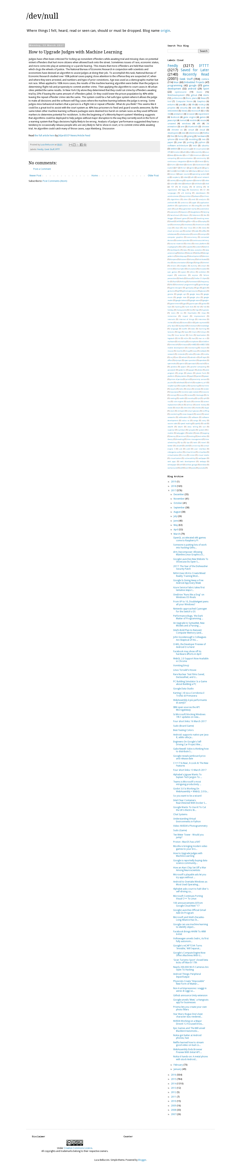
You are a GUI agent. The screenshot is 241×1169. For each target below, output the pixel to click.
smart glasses (193, 411)
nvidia (206, 354)
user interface (200, 449)
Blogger (142, 1160)
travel (203, 442)
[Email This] (70, 145)
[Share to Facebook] (81, 145)
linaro (194, 332)
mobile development (176, 348)
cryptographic (173, 247)
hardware (201, 136)
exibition (202, 272)
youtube (201, 468)
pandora (174, 367)
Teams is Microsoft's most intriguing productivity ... (187, 783)
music (199, 92)
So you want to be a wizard (187, 795)
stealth (170, 427)
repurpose (174, 392)
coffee (204, 231)
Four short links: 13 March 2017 (189, 770)
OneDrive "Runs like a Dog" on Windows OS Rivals (188, 596)
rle (208, 395)
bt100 (179, 221)
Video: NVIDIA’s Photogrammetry (190, 826)
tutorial (199, 180)
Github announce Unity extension (190, 995)
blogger (171, 218)
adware (197, 196)
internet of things (186, 319)
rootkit (182, 398)
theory (170, 439)
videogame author (175, 452)
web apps (172, 461)
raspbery (183, 386)
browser (191, 114)
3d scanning (186, 149)
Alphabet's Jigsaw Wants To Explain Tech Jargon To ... (187, 776)
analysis (202, 199)
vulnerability (190, 458)
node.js (202, 104)
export (170, 275)
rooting (173, 398)
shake (170, 408)
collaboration (184, 234)
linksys (203, 332)
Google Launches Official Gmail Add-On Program (189, 911)
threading (180, 439)
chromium (197, 155)
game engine (189, 117)
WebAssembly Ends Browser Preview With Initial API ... (187, 1050)
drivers (173, 266)
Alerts (206, 95)
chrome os (177, 130)
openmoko (172, 363)
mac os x (202, 338)
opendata (202, 360)
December (179, 494)
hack (169, 307)
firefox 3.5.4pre (200, 278)
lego (179, 332)
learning (202, 329)
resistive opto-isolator (190, 392)
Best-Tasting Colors (183, 730)
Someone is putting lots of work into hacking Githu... (190, 546)
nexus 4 (173, 174)
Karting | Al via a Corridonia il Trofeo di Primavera (188, 694)
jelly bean (172, 326)
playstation (182, 376)
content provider (183, 240)
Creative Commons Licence (78, 1148)
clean (177, 228)
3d (169, 114)
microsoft (195, 111)
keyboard (182, 326)
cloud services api (175, 231)
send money (201, 405)
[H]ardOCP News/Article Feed (74, 135)
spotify (197, 423)
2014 (174, 1083)
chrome (205, 126)
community (201, 158)
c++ (191, 221)
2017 (174, 490)
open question (190, 360)
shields (198, 408)
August (177, 512)
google (192, 85)
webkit (174, 149)
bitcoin (186, 215)
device (192, 161)
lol (179, 338)
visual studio (203, 455)
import (185, 316)
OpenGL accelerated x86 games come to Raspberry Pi (189, 539)
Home (95, 175)
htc (191, 310)
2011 (174, 1096)
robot (186, 177)
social (198, 414)
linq (169, 335)
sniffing (206, 411)
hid (205, 307)
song (181, 180)
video (180, 184)
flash (175, 281)
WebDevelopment (176, 95)
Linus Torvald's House (184, 670)
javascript (172, 120)
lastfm (184, 329)
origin (165, 31)
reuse (181, 395)
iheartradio (192, 313)
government (175, 303)
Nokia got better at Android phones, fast (187, 1036)
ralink (189, 382)
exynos (195, 275)
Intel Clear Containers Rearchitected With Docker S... (190, 801)
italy (178, 322)
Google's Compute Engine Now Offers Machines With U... (189, 954)
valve (172, 184)
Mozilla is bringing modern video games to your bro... (190, 847)
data (185, 250)
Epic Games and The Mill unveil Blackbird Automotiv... (189, 1029)
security (184, 108)
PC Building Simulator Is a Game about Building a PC (190, 682)
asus (207, 152)
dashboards (175, 250)
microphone (193, 341)
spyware (189, 180)
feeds (181, 278)
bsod (172, 221)
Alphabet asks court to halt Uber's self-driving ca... (190, 890)
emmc (170, 269)
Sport (206, 88)
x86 (198, 123)
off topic (203, 357)
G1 (204, 190)
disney (192, 259)
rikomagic (200, 395)
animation (178, 114)
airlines (206, 196)
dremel (206, 263)
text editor (202, 436)
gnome (170, 294)
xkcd (207, 184)
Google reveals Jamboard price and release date (189, 757)
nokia (190, 354)
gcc (198, 288)
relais (189, 389)
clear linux (187, 228)
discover (183, 259)
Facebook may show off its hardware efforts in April (187, 652)
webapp (203, 461)
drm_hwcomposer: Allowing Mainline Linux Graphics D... (188, 553)
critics (188, 244)
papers (183, 367)
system (202, 430)
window (203, 465)
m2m (186, 338)
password (171, 370)
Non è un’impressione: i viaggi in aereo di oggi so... (190, 989)
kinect (182, 139)
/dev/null (42, 16)
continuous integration (177, 161)
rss (169, 401)
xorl (187, 468)
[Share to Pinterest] (85, 145)
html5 (179, 171)
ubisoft (179, 446)
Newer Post (35, 175)
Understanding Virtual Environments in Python (187, 820)
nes (204, 139)
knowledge (204, 326)
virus (184, 455)
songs (195, 420)
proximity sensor (199, 379)
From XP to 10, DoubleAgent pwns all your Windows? (190, 603)
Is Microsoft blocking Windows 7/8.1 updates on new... (189, 715)
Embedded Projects (194, 82)
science (197, 401)
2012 (174, 1092)
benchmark (175, 215)
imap (203, 313)
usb (180, 449)
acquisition (186, 196)
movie (203, 120)
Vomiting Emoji (181, 665)
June (176, 520)
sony (204, 420)
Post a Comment (42, 169)
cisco (170, 228)
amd (193, 199)
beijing (206, 212)
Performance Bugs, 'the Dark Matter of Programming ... (188, 617)
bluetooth (193, 126)
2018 (174, 486)
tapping (206, 433)
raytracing (194, 386)
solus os (185, 420)
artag (197, 206)
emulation (192, 269)
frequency (205, 281)
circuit (191, 130)
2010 (174, 1101)
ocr (177, 357)
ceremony (177, 225)
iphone (171, 139)
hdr (198, 307)
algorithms (175, 199)
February (178, 1065)
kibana (194, 171)
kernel (183, 120)
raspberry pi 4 (200, 382)
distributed (202, 259)
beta (171, 155)
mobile (193, 120)
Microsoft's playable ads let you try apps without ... (189, 876)
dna (169, 263)
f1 (177, 168)
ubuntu (205, 145)
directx (200, 161)
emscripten (180, 269)
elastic (189, 165)
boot (192, 218)
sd (182, 405)
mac (193, 338)
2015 (174, 1079)
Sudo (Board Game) (183, 726)
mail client (204, 171)
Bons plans (191, 98)
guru (207, 168)
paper (170, 142)
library (185, 111)
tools (195, 442)
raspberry (176, 177)
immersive (172, 316)
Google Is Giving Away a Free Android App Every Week (188, 581)
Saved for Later (195, 70)
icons (173, 313)
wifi (181, 465)
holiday (171, 310)
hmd (172, 171)
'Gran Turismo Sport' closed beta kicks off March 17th (190, 961)
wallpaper (202, 458)
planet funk (201, 373)
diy (208, 161)
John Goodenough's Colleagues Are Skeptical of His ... (189, 638)
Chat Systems (180, 814)
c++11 (188, 155)
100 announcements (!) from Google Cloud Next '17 (188, 904)
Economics (194, 190)
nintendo (181, 354)
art (190, 152)
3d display (183, 187)
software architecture (178, 145)
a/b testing (186, 193)
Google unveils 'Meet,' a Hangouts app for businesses (190, 1001)
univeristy (196, 446)
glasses (203, 291)
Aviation (176, 152)
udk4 (187, 446)
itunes (185, 322)
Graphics (201, 101)
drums (173, 165)
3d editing (197, 187)
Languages (172, 193)
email (203, 266)
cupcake (189, 247)
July (176, 516)
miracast (184, 344)
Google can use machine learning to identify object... (190, 925)
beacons (184, 212)
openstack (192, 363)
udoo (207, 180)
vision (192, 455)
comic (195, 234)
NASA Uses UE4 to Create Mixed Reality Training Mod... (189, 574)
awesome (174, 212)
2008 (174, 1110)
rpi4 (204, 398)
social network (203, 177)
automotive (204, 209)
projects (171, 108)
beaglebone (195, 212)
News (203, 98)
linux (176, 82)
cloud (202, 130)
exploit (170, 168)
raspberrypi (172, 386)
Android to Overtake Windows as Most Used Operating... (190, 883)
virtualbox (202, 452)
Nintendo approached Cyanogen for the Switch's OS (190, 610)
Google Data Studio (183, 688)
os (208, 363)
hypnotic (205, 310)
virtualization (173, 455)
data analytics (196, 250)
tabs (198, 433)
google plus (195, 297)
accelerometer (173, 196)
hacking (178, 307)
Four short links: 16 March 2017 (189, 721)
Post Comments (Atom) (55, 181)
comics (205, 79)
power (206, 376)
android (192, 88)
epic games (172, 272)
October (178, 503)
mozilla (179, 351)
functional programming (185, 285)
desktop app (182, 256)
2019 (174, 481)
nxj (171, 357)
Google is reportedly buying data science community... (190, 861)
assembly (198, 152)
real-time (205, 386)
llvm (191, 335)
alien (186, 199)
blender (179, 155)
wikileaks (198, 184)
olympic (178, 360)
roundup (191, 398)
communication (186, 158)
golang (190, 136)
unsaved (172, 123)
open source (184, 174)
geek (204, 288)
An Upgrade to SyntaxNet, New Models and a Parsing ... (188, 624)
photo (200, 370)
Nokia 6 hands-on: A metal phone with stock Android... (190, 1058)
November (179, 498)
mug (188, 351)
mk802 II (202, 344)
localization (201, 335)
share (178, 408)
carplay (204, 221)
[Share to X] (78, 145)
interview (202, 319)
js (187, 104)
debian (182, 253)
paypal (191, 370)
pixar (180, 142)
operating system (199, 174)
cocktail (188, 231)
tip (182, 442)
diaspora (173, 259)
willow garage (191, 465)
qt (168, 177)
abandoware (201, 193)
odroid (184, 357)
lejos (186, 332)
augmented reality (189, 209)
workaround (172, 468)
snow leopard (187, 414)
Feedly (40, 149)
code (196, 231)
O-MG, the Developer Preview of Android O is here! (189, 645)
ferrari (183, 168)
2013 (174, 1088)
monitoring (192, 348)
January (178, 1069)
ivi (192, 322)
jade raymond (201, 322)
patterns (182, 370)
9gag (183, 190)
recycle (173, 389)
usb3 (188, 449)
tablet (190, 433)
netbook (203, 351)
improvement (199, 316)
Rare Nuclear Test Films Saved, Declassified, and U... (189, 675)
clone (204, 228)
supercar (171, 430)
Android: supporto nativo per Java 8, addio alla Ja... (190, 736)
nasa (195, 351)
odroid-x (193, 357)
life (193, 104)
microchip (182, 341)
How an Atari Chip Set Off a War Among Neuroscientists (189, 869)
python (201, 142)
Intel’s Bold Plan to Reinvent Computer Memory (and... (188, 631)
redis (181, 389)
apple (194, 203)
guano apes (194, 303)
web (194, 108)
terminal (182, 436)
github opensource (190, 291)
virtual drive (190, 452)
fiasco (189, 278)
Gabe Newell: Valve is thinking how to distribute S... (191, 750)
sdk (192, 177)
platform (171, 376)
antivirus (184, 203)
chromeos (188, 225)
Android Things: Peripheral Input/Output (187, 975)
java (180, 104)
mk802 (194, 344)
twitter (170, 446)
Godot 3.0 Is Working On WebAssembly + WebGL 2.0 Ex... (190, 790)
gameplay (190, 288)
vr (205, 111)
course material (176, 244)
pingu (180, 373)
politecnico (177, 98)
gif (179, 291)
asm (204, 206)
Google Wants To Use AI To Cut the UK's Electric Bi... (189, 808)
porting (190, 142)
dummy (194, 266)
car (196, 221)
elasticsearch (201, 165)
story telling (192, 427)
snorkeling (174, 414)
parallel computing (198, 367)
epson (183, 272)
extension (182, 275)
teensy (173, 436)
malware (171, 341)
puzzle (170, 382)
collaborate (172, 234)
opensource (180, 92)
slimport (181, 411)
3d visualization (200, 149)
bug (185, 221)
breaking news (203, 218)
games (203, 117)
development (195, 256)
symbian (181, 430)
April (176, 529)
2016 (174, 1074)
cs (182, 247)
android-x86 (172, 203)
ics (181, 313)
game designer (176, 288)
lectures (171, 332)
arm (182, 126)
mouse (170, 351)
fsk (171, 285)
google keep (195, 294)
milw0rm (205, 341)
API (169, 152)
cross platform (200, 244)
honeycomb (181, 310)
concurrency (192, 237)
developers (173, 133)
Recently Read (196, 74)
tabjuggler (181, 433)
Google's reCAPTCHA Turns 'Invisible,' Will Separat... (187, 947)
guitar (204, 303)
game (192, 168)
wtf (181, 468)
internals (171, 319)
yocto (193, 468)
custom (198, 247)
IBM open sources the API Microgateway (186, 708)
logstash (171, 338)
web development (187, 461)
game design (204, 285)
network (171, 354)
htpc (197, 310)
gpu (184, 303)
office (170, 360)
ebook (181, 165)
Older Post (153, 175)
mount (203, 348)
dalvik (206, 247)
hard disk (189, 307)
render (206, 389)
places (189, 373)
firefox (206, 133)
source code (172, 423)
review (190, 395)
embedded (173, 111)
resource (205, 392)
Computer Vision (184, 101)
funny (180, 136)
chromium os (201, 225)
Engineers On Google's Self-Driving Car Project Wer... (187, 743)
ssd (205, 423)
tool (170, 101)
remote (197, 389)
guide (199, 168)
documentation (180, 263)
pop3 (191, 376)
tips (188, 442)
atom (170, 209)
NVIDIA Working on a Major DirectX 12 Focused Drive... (188, 1022)
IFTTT (57, 149)
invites (170, 322)
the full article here (45, 135)
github (194, 95)
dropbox (183, 266)
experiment (203, 114)
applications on (184, 206)
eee (183, 133)
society (173, 180)
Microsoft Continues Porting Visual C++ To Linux (188, 897)
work (203, 108)
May (176, 525)
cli (197, 228)
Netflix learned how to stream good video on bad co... (188, 1043)
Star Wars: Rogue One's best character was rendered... (188, 1015)
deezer (190, 253)
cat (169, 225)
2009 (174, 1105)
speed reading (186, 423)
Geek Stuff (49, 149)
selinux (189, 405)
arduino (171, 104)
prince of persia (176, 379)
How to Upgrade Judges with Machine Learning (187, 854)
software (194, 417)
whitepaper (172, 465)
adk (184, 152)
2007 (174, 1114)
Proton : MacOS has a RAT (186, 842)
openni (182, 363)
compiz (204, 234)
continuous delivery (201, 240)
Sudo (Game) (180, 830)
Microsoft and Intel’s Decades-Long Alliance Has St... (188, 918)
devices (206, 256)
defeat (198, 253)
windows (186, 123)
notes (198, 354)
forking (183, 281)
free (172, 136)
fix (169, 281)
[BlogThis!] (74, 145)
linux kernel (180, 335)
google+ (206, 300)
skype (206, 408)
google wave (195, 300)
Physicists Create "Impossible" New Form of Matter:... (189, 982)
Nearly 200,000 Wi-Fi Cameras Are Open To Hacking (190, 968)
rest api (173, 395)
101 (172, 187)
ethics (192, 272)
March (177, 534)
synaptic (191, 430)
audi (176, 209)
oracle (201, 363)
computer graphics (175, 237)
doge (191, 263)
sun (204, 427)
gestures (171, 291)
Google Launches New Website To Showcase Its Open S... (190, 560)
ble (205, 215)
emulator (203, 269)
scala (189, 401)
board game (182, 218)
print (188, 379)
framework (193, 281)
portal (198, 376)
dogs (198, 263)
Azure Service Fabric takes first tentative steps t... (189, 588)
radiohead (180, 382)
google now (181, 297)
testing (192, 436)
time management (194, 439)
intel (187, 171)
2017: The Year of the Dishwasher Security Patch (190, 567)
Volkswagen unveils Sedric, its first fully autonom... (191, 939)
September (179, 507)
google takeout (181, 300)
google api (181, 294)
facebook (175, 117)
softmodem (183, 417)
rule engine (178, 401)
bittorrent (196, 215)
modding (193, 139)
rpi (199, 398)
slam (172, 411)
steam (180, 427)
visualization (175, 458)
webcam (188, 184)
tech (195, 145)
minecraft (174, 344)
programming (175, 85)
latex (193, 329)
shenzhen (188, 408)
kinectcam (193, 326)
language (174, 329)
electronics (194, 133)
